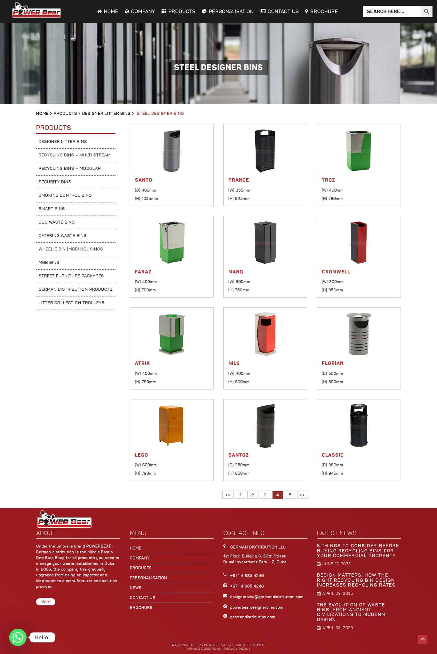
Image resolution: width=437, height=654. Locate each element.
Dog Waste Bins (57, 222)
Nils (234, 363)
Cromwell (336, 272)
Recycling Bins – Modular (70, 168)
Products (182, 11)
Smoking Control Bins (65, 195)
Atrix (142, 363)
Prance (238, 180)
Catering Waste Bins (63, 235)
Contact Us (283, 11)
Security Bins (55, 182)
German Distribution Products (76, 289)
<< (227, 495)
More (46, 601)
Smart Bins (52, 208)
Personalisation (231, 11)
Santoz (238, 455)
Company (143, 11)
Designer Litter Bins (106, 113)
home (136, 548)
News (135, 588)
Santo (143, 180)
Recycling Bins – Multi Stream (75, 155)
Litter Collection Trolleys (72, 302)
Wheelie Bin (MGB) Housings (71, 249)
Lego (141, 455)
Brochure (324, 11)
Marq (235, 272)
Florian (333, 363)
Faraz (143, 272)
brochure (141, 607)
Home (111, 11)
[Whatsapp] (18, 637)
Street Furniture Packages (71, 276)
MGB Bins (49, 262)
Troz (328, 180)
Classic (333, 455)
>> (302, 495)
